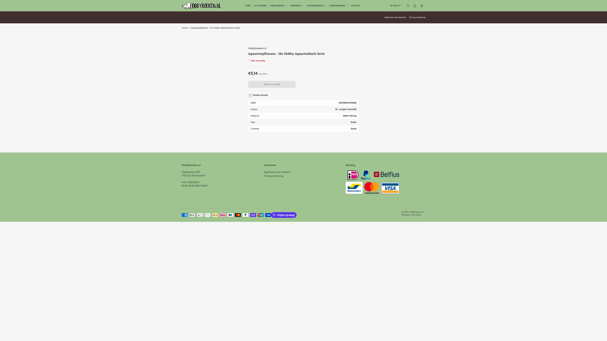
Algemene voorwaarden (395, 17)
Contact (355, 5)
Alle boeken (260, 5)
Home (248, 5)
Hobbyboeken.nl (257, 48)
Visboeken (295, 5)
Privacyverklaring (417, 17)
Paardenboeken (315, 5)
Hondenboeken (337, 5)
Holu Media (416, 215)
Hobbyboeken (277, 5)
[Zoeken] (407, 5)
